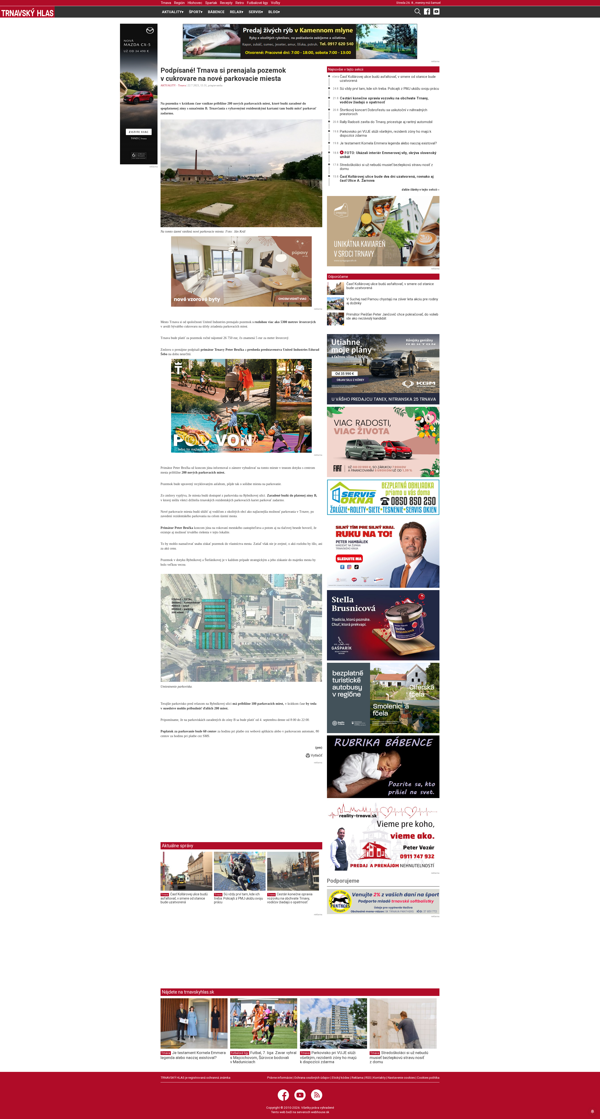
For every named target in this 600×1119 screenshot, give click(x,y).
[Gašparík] (383, 625)
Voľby (275, 3)
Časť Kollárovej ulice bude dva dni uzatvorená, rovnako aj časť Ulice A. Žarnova (387, 178)
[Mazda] (139, 94)
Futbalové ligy (257, 3)
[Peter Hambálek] (383, 552)
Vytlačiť (316, 755)
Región (179, 3)
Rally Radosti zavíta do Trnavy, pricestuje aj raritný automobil (386, 122)
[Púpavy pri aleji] (241, 271)
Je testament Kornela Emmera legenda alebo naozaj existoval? (388, 143)
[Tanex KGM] (383, 369)
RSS (368, 1077)
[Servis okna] (383, 497)
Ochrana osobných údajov (312, 1077)
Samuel (436, 2)
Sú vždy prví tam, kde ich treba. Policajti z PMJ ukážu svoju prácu (238, 898)
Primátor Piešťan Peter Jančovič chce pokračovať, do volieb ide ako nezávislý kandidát (392, 316)
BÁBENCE (216, 12)
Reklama (357, 1077)
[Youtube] (436, 11)
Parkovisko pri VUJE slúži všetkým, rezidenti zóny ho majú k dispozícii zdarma (385, 133)
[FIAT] (383, 442)
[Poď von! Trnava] (241, 406)
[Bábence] (383, 766)
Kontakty (379, 1077)
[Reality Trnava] (383, 835)
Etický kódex (340, 1077)
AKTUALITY (168, 85)
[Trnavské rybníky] (300, 41)
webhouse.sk (320, 1112)
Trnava (166, 3)
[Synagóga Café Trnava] (383, 231)
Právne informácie (279, 1077)
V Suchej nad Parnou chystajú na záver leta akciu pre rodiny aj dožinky (392, 301)
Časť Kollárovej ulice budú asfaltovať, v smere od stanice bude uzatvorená (184, 898)
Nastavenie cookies (401, 1077)
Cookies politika (428, 1077)
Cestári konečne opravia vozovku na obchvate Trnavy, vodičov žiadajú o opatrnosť (289, 898)
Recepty (226, 3)
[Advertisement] (200, 798)
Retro (240, 3)
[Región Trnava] (383, 698)
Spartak (211, 3)
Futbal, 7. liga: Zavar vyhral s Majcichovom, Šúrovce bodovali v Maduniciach (263, 1057)
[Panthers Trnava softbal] (383, 901)
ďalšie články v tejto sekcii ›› (420, 189)
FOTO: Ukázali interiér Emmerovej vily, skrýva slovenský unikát (388, 155)
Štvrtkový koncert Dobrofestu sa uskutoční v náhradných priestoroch (383, 112)
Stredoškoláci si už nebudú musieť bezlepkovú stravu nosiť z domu (386, 167)
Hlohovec (195, 3)
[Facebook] (427, 11)
